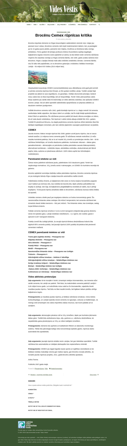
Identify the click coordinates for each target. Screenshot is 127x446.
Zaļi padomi (61, 24)
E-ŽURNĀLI (72, 24)
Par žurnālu (82, 24)
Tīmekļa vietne (33, 402)
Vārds (30, 393)
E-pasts (31, 398)
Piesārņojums (62, 32)
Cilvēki (41, 24)
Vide (34, 24)
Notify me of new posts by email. (40, 410)
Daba (28, 24)
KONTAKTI (92, 24)
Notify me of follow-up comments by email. (44, 406)
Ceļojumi (50, 24)
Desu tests (93, 374)
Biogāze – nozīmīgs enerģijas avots (41, 374)
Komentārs (32, 389)
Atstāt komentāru (56, 368)
